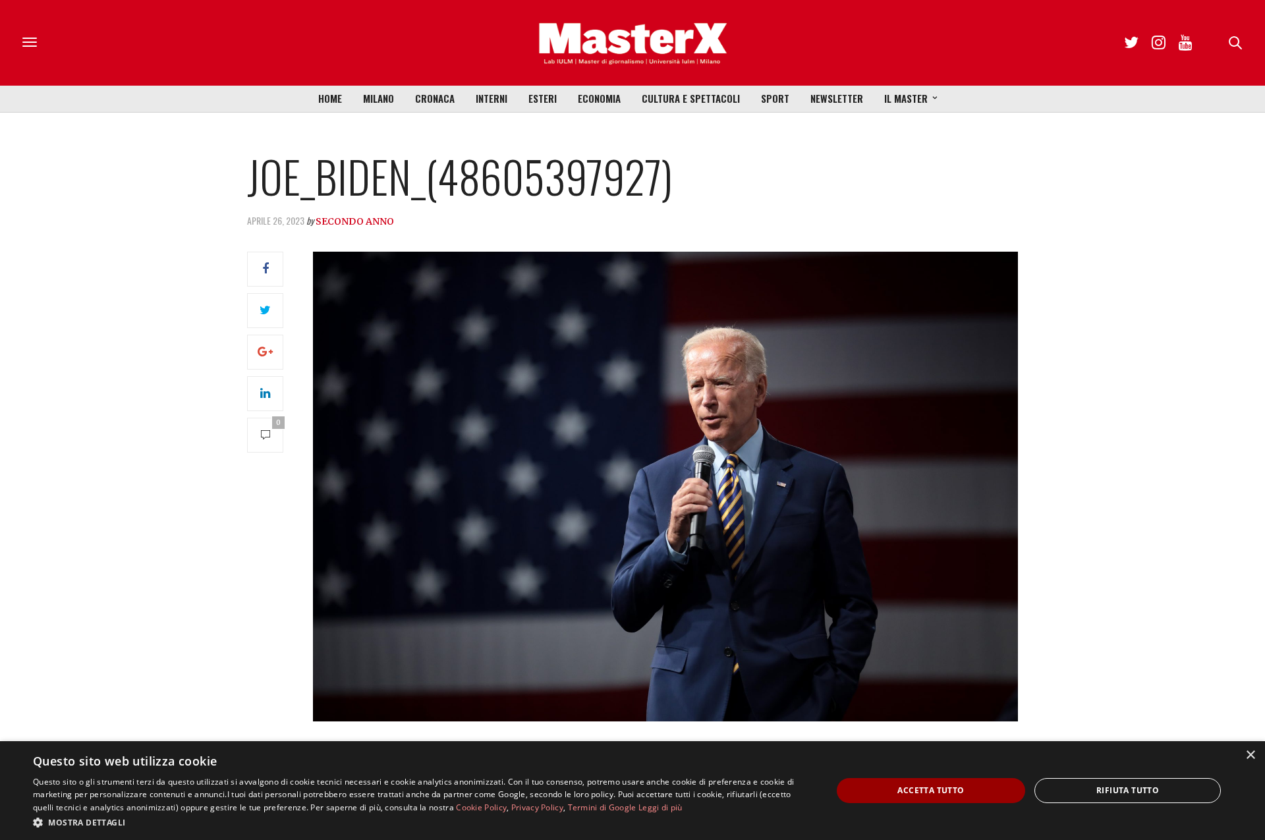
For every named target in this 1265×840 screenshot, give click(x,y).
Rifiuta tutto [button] (1127, 790)
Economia (599, 98)
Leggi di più (660, 807)
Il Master (906, 98)
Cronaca (435, 98)
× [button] (1250, 755)
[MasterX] (632, 43)
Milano (378, 98)
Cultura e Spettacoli (691, 98)
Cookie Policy (481, 807)
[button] (420, 822)
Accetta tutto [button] (930, 790)
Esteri (542, 98)
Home (330, 98)
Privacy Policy (537, 807)
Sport (775, 98)
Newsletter (836, 98)
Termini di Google (602, 807)
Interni (491, 98)
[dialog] (632, 790)
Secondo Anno (355, 221)
